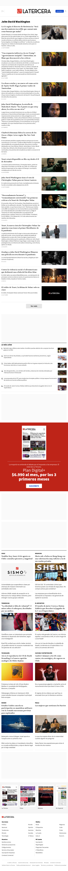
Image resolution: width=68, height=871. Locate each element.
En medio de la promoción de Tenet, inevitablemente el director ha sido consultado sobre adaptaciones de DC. (20, 184)
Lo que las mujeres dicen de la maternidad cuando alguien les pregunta (49, 737)
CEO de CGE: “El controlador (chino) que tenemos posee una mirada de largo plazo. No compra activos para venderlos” (50, 586)
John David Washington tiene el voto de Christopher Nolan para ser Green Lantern (18, 179)
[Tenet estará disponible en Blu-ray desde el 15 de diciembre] (54, 165)
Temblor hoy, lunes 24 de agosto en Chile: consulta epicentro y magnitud (16, 557)
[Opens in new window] (46, 806)
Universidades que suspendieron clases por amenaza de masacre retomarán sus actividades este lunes (15, 586)
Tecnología (5, 653)
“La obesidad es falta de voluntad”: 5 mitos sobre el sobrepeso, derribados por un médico (16, 608)
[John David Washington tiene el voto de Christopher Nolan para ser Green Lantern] (54, 184)
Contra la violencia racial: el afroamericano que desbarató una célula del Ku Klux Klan (19, 271)
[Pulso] (28, 806)
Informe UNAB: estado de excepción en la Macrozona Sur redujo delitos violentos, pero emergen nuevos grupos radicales (16, 595)
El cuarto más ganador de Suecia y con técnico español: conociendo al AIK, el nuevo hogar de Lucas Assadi (50, 636)
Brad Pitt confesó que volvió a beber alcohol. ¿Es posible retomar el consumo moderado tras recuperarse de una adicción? (17, 645)
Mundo (3, 703)
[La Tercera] (10, 806)
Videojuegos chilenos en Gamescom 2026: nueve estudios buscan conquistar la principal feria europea (16, 695)
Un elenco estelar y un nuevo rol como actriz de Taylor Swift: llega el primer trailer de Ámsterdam (19, 86)
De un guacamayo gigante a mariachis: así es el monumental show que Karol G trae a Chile (50, 685)
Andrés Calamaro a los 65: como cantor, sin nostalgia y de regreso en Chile (50, 658)
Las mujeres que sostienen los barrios (50, 706)
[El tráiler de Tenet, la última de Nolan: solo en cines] (54, 293)
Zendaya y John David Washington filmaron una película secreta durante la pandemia (19, 253)
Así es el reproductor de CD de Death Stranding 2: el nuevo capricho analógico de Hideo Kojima (16, 658)
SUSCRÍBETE (34, 486)
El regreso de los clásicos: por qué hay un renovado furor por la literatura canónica (48, 694)
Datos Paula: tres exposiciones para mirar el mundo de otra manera (49, 744)
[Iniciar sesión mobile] (65, 11)
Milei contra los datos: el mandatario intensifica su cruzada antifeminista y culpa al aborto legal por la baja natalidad (17, 745)
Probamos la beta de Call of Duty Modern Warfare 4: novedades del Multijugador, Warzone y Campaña (15, 686)
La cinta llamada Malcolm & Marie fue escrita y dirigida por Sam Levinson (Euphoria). (19, 258)
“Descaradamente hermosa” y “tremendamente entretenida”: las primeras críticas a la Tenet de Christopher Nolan (19, 198)
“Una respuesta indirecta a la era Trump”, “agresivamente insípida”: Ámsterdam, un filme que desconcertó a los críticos (18, 55)
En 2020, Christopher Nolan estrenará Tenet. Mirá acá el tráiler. (19, 293)
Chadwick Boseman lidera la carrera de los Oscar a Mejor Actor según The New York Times (18, 135)
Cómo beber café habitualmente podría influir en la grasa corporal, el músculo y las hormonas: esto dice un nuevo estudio (28, 364)
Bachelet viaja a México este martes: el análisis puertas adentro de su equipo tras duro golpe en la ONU (29, 349)
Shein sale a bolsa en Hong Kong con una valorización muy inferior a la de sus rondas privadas (50, 558)
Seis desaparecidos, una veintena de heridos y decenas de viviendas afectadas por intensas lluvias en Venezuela (28, 372)
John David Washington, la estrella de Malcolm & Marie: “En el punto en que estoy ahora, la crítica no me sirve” (19, 107)
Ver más (34, 306)
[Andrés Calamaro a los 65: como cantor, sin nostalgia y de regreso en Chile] (51, 672)
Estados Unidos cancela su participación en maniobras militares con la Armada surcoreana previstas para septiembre (16, 709)
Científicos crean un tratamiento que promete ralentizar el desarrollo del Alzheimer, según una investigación (16, 636)
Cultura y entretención (43, 653)
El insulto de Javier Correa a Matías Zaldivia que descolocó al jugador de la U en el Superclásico (28, 387)
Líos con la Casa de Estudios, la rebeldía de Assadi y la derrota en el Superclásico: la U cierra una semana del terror (49, 645)
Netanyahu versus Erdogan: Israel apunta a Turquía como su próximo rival (15, 737)
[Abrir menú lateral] (3, 11)
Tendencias (5, 603)
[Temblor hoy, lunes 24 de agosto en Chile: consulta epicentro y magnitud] (17, 572)
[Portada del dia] (34, 459)
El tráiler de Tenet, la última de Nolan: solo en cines (20, 289)
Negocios (38, 553)
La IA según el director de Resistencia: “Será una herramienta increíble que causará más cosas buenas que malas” (19, 29)
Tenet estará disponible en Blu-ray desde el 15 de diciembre (20, 160)
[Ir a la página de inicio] (34, 11)
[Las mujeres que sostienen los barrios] (51, 724)
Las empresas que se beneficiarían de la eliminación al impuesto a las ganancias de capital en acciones (49, 595)
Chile (3, 553)
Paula (37, 703)
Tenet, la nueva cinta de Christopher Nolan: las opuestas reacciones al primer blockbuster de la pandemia (20, 228)
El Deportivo (39, 603)
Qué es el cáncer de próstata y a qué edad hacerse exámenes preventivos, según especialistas (27, 356)
